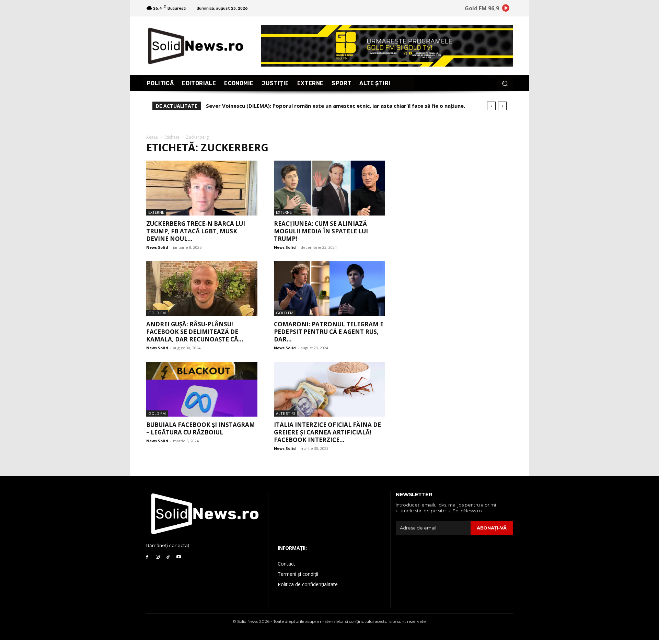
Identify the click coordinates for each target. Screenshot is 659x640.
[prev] (491, 106)
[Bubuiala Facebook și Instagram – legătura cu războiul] (201, 389)
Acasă (152, 137)
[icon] (506, 9)
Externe (156, 212)
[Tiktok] (168, 557)
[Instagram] (157, 557)
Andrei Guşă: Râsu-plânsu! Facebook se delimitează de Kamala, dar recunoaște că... (194, 331)
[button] (505, 83)
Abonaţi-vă (492, 528)
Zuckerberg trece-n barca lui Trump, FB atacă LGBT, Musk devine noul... (195, 231)
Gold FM (157, 312)
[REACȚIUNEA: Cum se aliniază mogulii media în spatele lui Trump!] (329, 188)
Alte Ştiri (285, 413)
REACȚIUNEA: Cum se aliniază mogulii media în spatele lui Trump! (321, 231)
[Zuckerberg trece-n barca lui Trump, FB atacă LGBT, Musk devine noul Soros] (201, 188)
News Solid (157, 247)
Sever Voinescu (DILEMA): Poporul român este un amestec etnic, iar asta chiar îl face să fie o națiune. (335, 105)
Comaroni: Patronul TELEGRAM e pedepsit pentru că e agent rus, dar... (328, 331)
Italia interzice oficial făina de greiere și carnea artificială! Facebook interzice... (327, 432)
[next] (502, 106)
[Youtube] (178, 557)
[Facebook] (147, 557)
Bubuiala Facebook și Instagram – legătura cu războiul (200, 428)
